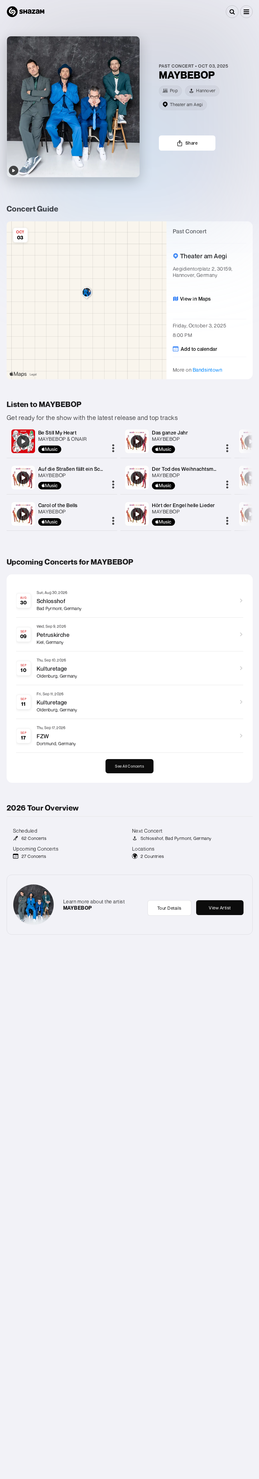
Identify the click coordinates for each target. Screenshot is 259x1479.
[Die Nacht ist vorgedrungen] (250, 477)
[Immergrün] (250, 441)
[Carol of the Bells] (23, 514)
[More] (113, 448)
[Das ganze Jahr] (137, 441)
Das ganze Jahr (170, 432)
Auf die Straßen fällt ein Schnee (75, 469)
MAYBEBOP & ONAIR (62, 439)
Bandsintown (207, 370)
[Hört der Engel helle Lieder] (137, 514)
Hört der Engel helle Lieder (183, 505)
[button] (246, 11)
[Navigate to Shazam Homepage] (26, 11)
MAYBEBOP (52, 475)
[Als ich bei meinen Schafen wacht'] (250, 514)
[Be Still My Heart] (23, 441)
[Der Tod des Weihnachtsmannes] (137, 477)
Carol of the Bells (58, 505)
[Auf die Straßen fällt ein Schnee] (23, 477)
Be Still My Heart (57, 432)
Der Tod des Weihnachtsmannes (190, 469)
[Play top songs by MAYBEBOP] (13, 170)
